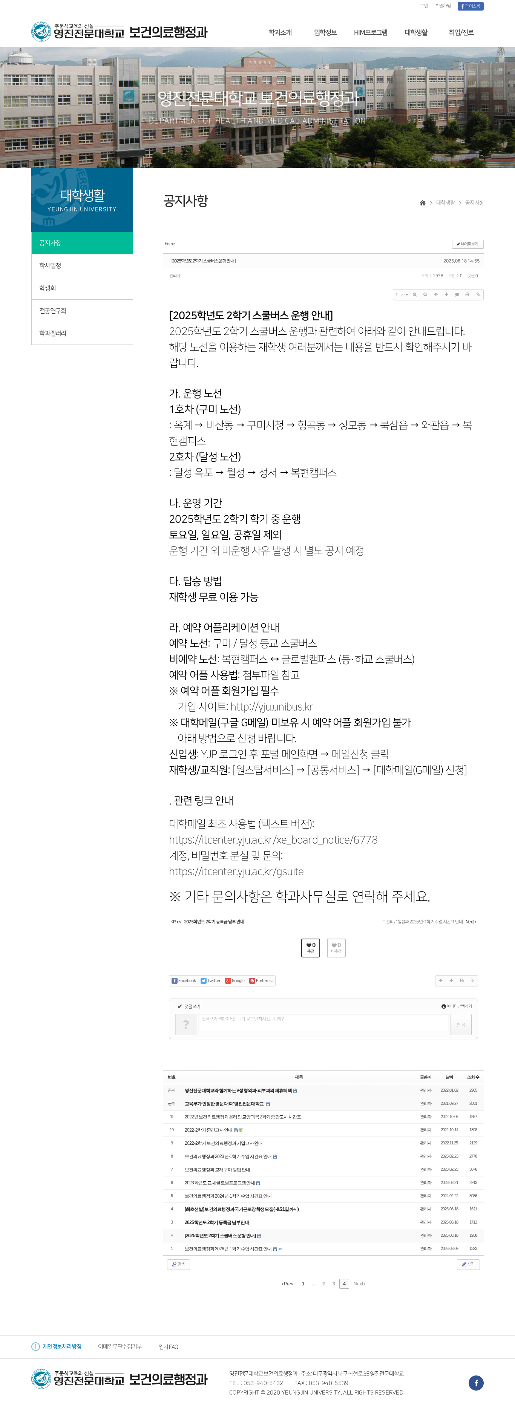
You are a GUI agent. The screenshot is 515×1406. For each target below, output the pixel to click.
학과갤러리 (52, 333)
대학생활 (416, 33)
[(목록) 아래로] (446, 294)
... (313, 1284)
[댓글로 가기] (457, 294)
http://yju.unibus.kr (271, 707)
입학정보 (325, 33)
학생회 (47, 288)
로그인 (422, 5)
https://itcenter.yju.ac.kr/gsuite (236, 872)
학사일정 (50, 265)
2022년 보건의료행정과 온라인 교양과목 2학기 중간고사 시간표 (243, 1117)
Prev (288, 1284)
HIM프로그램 (371, 33)
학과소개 (280, 33)
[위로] (436, 294)
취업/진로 (461, 33)
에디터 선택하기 (459, 1006)
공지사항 (50, 243)
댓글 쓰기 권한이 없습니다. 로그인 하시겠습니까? (242, 1019)
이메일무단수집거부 (119, 1346)
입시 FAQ (168, 1347)
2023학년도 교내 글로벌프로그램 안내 (220, 1182)
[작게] (425, 294)
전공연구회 (52, 311)
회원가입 (442, 5)
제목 (299, 1077)
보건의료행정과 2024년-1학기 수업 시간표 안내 (228, 1196)
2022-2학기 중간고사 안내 (209, 1130)
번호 (172, 1077)
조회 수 (473, 1077)
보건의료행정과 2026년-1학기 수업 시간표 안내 (228, 1248)
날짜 (450, 1077)
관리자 (175, 276)
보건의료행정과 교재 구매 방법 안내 (217, 1169)
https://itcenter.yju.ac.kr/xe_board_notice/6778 (273, 840)
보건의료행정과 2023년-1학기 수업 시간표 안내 (228, 1156)
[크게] (414, 294)
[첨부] (478, 294)
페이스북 (472, 6)
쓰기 (470, 1264)
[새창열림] (476, 1383)
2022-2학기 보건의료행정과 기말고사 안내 (224, 1143)
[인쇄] (467, 294)
